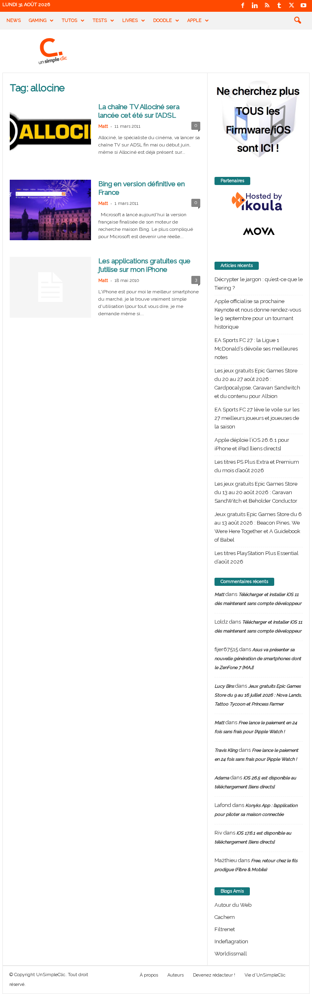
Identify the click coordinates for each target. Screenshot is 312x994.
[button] (297, 21)
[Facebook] (242, 6)
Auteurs (175, 975)
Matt (103, 126)
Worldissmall (230, 954)
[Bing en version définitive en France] (50, 210)
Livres (130, 20)
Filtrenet (224, 929)
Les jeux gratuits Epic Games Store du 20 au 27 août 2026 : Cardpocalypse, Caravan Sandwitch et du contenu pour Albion (257, 383)
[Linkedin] (255, 6)
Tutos (69, 20)
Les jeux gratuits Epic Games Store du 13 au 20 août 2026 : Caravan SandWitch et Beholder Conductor (255, 492)
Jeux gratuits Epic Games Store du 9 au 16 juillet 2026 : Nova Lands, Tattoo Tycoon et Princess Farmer (257, 695)
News (13, 20)
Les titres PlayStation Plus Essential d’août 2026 (256, 557)
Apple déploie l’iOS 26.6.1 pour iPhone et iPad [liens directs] (251, 444)
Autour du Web (232, 905)
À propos (149, 975)
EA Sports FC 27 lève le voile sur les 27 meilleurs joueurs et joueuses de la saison (256, 418)
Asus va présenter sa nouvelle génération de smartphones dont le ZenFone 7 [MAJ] (257, 658)
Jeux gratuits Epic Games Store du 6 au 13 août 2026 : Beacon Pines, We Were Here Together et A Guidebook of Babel (258, 527)
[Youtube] (303, 6)
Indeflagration (231, 941)
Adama (221, 778)
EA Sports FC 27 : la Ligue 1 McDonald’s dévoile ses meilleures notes (256, 348)
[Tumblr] (279, 6)
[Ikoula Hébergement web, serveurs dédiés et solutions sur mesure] (258, 201)
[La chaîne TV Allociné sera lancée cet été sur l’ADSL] (50, 133)
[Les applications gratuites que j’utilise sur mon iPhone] (50, 287)
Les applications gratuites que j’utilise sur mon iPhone (144, 265)
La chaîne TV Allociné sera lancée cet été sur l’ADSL (139, 111)
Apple (194, 20)
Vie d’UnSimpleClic (265, 975)
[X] (291, 6)
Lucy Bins (224, 686)
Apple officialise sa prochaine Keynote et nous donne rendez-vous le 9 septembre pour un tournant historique (257, 314)
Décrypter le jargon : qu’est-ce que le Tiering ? (258, 283)
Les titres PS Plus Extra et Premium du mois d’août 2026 (256, 466)
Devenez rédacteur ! (214, 975)
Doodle (162, 20)
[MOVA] (258, 231)
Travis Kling (226, 750)
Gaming (37, 20)
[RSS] (267, 6)
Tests (100, 20)
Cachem (224, 917)
